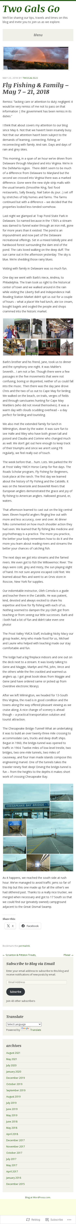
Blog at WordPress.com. (38, 1197)
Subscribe (15, 991)
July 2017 (11, 1159)
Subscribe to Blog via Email (30, 963)
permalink (24, 945)
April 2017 (12, 1171)
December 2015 (15, 1184)
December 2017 (15, 1140)
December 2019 (15, 1078)
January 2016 (13, 1177)
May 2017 (11, 1165)
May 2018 (11, 1128)
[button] (16, 328)
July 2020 (11, 1065)
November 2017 (15, 1146)
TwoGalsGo (30, 77)
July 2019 (11, 1103)
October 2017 (14, 1153)
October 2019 (14, 1084)
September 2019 (15, 1090)
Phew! (68, 955)
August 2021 (13, 1053)
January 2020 (13, 1071)
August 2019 (13, 1096)
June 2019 (11, 1109)
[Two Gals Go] (36, 69)
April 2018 (12, 1134)
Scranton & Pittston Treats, (19, 955)
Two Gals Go (31, 8)
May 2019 (11, 1115)
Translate (35, 1030)
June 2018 (11, 1121)
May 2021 (11, 1059)
